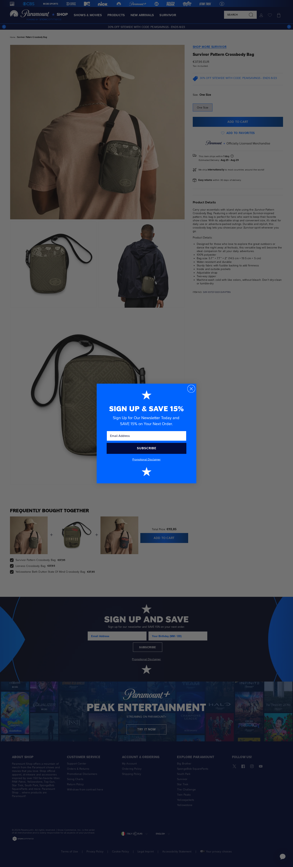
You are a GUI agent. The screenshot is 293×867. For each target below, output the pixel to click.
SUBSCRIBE (146, 448)
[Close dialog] (191, 388)
